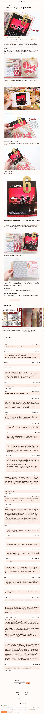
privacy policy (32, 709)
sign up (9, 339)
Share (13, 300)
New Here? (18, 692)
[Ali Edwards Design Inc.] (22, 1)
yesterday (11, 80)
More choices (16, 712)
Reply (10, 359)
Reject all (10, 712)
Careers (26, 694)
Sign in (5, 339)
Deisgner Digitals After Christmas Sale (11, 330)
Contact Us (18, 698)
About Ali (26, 692)
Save (18, 300)
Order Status (18, 696)
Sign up (27, 683)
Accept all (4, 712)
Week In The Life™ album (30, 39)
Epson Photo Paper (8, 113)
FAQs (18, 694)
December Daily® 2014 (14, 37)
